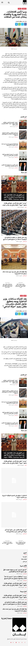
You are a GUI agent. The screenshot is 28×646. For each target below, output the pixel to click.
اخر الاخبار (16, 137)
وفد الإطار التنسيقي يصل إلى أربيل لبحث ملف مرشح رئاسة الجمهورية (9, 144)
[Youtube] (11, 642)
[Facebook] (25, 24)
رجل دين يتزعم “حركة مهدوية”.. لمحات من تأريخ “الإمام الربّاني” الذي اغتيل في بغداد (21, 286)
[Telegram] (16, 24)
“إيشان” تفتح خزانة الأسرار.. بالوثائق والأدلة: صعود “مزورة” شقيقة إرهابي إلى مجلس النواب (10, 123)
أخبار (17, 126)
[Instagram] (22, 642)
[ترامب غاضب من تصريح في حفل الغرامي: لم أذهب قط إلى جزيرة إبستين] (23, 166)
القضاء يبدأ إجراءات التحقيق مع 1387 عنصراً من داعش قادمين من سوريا (10, 155)
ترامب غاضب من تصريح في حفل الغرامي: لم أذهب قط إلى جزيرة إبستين (9, 165)
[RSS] (19, 642)
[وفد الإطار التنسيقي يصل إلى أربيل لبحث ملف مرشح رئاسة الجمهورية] (23, 145)
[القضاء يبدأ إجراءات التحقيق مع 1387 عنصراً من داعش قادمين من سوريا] (23, 155)
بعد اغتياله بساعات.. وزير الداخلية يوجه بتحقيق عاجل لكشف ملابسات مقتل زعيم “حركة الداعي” (7, 286)
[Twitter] (22, 24)
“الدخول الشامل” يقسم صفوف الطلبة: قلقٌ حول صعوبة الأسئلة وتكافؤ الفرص (15, 571)
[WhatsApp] (19, 24)
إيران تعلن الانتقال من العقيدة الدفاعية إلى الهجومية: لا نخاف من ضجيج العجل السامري (10, 134)
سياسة (19, 8)
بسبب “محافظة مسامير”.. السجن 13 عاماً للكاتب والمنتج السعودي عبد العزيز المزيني (15, 577)
